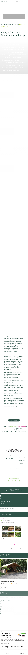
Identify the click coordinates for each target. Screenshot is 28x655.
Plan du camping (17, 474)
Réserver (4, 2)
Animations (21, 457)
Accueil (10, 455)
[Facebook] (9, 480)
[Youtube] (16, 480)
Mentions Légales (14, 489)
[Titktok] (19, 480)
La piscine (21, 460)
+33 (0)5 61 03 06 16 (5, 600)
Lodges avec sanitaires (10, 459)
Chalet (10, 462)
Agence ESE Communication (14, 490)
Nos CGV (11, 474)
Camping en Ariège (7, 24)
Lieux (16, 24)
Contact (21, 463)
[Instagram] (12, 480)
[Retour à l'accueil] (14, 9)
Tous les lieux (14, 420)
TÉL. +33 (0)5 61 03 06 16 (14, 451)
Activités (21, 455)
